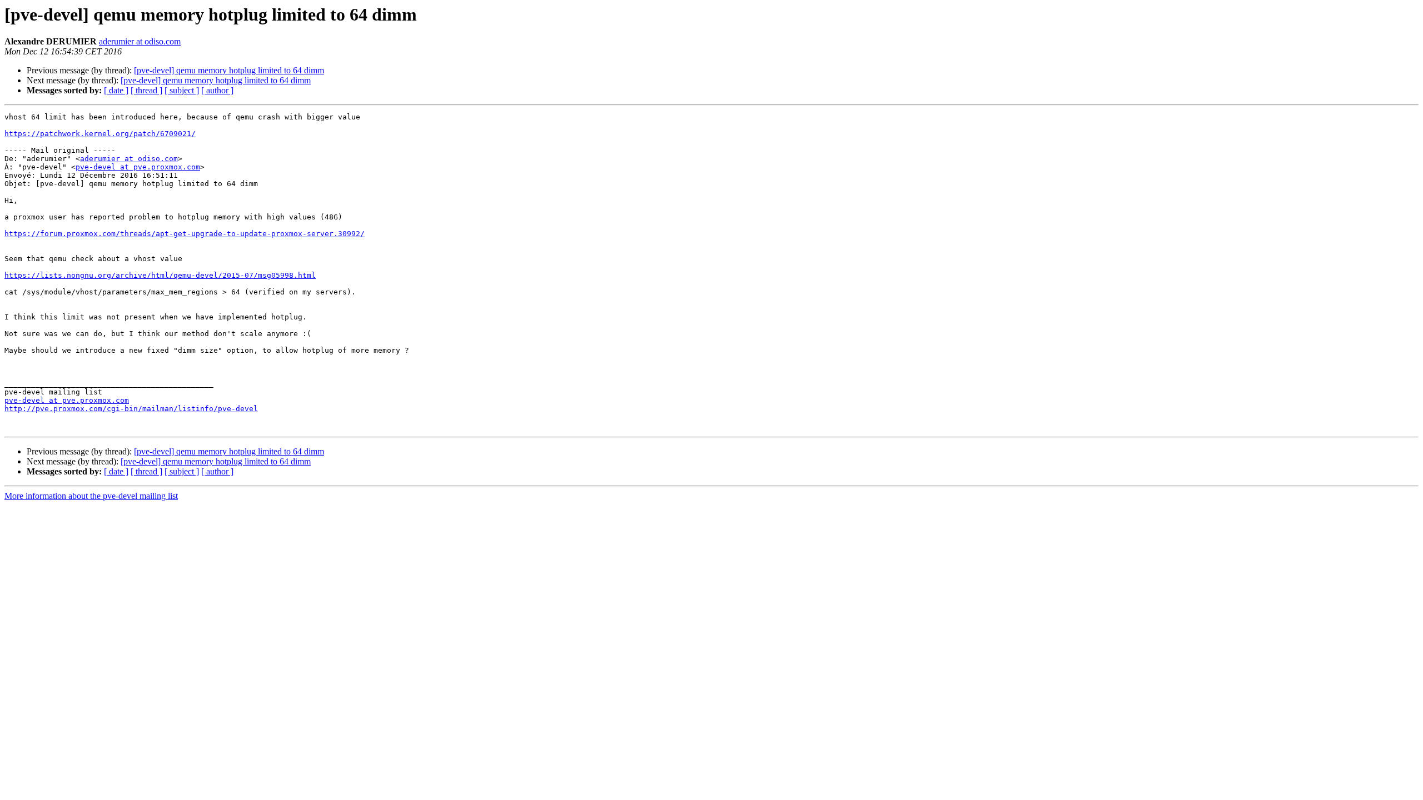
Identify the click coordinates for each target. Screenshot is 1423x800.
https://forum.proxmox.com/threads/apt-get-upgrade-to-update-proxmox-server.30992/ (184, 233)
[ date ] (116, 90)
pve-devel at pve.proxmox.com (138, 167)
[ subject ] (182, 90)
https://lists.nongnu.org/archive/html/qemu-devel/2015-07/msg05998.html (160, 275)
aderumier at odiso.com (140, 41)
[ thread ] (146, 90)
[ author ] (217, 90)
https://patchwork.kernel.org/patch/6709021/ (100, 133)
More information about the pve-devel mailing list (91, 496)
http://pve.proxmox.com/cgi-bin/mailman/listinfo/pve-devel (131, 408)
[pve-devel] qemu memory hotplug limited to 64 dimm (229, 70)
